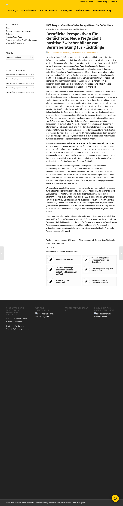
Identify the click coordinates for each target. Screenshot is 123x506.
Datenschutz (30, 503)
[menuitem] (86, 2)
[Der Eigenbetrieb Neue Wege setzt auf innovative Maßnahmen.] (72, 52)
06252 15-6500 (18, 326)
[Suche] (114, 10)
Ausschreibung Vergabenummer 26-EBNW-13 (20, 83)
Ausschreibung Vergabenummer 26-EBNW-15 (20, 74)
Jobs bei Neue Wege (14, 37)
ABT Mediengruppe (80, 503)
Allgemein (10, 28)
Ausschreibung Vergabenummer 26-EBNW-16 (20, 92)
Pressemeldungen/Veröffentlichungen (74, 29)
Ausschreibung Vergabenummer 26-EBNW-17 (20, 88)
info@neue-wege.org (20, 329)
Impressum (22, 503)
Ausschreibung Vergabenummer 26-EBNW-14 (20, 79)
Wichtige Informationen (15, 43)
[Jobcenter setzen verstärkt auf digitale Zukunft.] (2, 253)
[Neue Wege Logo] (20, 10)
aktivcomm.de (56, 503)
